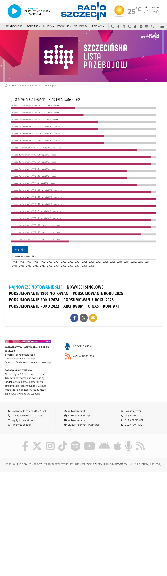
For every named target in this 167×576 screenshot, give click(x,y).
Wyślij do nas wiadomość (147, 26)
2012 (134, 261)
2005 (84, 261)
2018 (35, 265)
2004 (77, 261)
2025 (84, 265)
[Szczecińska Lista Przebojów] (83, 56)
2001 (56, 261)
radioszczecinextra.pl (79, 415)
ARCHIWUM (73, 306)
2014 (148, 261)
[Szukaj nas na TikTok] (62, 441)
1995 (14, 261)
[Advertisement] (44, 499)
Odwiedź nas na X (124, 26)
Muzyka (48, 26)
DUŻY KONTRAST (134, 424)
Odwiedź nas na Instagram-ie (130, 26)
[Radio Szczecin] (83, 11)
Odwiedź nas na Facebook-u (118, 26)
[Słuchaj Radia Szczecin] (14, 11)
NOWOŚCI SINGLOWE (85, 287)
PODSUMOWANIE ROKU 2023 (88, 300)
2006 (91, 261)
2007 (98, 261)
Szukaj (152, 26)
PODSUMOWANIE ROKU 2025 (98, 293)
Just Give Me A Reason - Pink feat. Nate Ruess (45, 99)
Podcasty (33, 26)
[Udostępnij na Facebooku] (74, 318)
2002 (63, 261)
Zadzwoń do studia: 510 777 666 (28, 411)
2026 (91, 265)
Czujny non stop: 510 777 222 (27, 415)
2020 (49, 265)
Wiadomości (14, 26)
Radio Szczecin (16, 85)
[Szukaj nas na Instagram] (50, 441)
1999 (42, 261)
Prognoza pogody (21, 424)
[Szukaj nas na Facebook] (25, 441)
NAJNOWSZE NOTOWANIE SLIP (36, 287)
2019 (42, 265)
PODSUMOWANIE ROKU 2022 (34, 306)
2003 (70, 261)
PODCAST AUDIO (82, 346)
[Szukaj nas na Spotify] (75, 441)
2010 (119, 261)
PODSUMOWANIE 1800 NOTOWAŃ (38, 293)
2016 (21, 265)
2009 (112, 261)
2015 (14, 265)
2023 (70, 265)
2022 (63, 265)
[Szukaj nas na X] (37, 441)
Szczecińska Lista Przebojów (42, 85)
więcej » (20, 249)
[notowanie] (28, 341)
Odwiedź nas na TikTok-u (135, 26)
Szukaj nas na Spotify (141, 26)
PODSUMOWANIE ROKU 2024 (34, 300)
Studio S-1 (81, 26)
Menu (162, 26)
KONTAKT (111, 306)
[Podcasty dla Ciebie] (128, 441)
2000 (49, 261)
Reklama (98, 26)
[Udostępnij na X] (84, 318)
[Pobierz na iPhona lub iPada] (117, 441)
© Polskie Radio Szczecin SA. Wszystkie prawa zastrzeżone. (37, 464)
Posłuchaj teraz (132, 411)
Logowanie (130, 415)
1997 (28, 261)
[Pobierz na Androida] (104, 441)
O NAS (93, 306)
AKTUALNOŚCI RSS (83, 356)
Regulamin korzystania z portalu (87, 464)
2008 (105, 261)
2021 (56, 265)
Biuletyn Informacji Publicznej (83, 424)
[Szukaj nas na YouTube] (89, 441)
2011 (126, 261)
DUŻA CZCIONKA (133, 420)
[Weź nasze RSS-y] (140, 441)
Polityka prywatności (117, 464)
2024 (77, 265)
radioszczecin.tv (76, 420)
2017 (28, 265)
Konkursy (64, 26)
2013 (141, 261)
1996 (21, 261)
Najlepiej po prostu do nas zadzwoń (112, 26)
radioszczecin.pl (76, 411)
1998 (35, 261)
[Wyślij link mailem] (93, 318)
